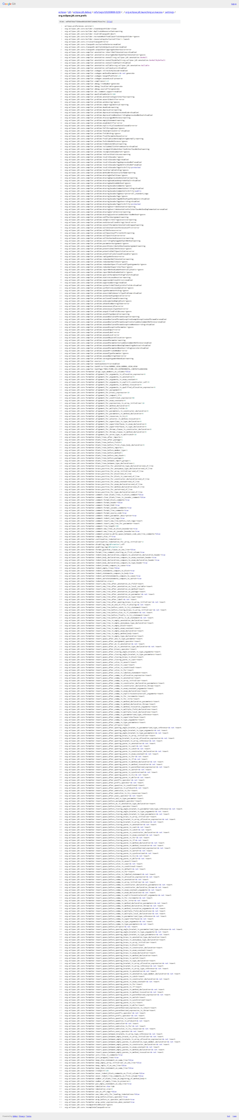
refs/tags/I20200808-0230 (107, 12)
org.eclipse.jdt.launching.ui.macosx (144, 12)
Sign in (234, 4)
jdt (69, 12)
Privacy (22, 1116)
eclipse (62, 12)
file (110, 22)
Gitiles (15, 1116)
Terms (28, 1116)
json (235, 1116)
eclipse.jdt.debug (82, 12)
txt (228, 1116)
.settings (169, 12)
